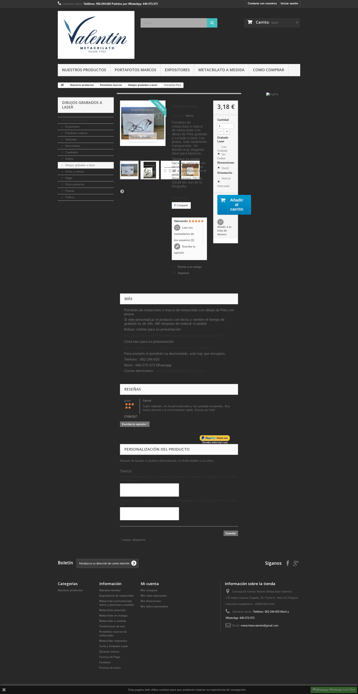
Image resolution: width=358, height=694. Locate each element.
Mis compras (149, 590)
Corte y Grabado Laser (113, 646)
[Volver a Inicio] (62, 85)
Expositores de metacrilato (116, 595)
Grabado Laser (222, 139)
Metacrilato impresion (113, 640)
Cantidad (223, 119)
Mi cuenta (150, 583)
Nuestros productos (84, 69)
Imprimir (183, 273)
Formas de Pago (109, 657)
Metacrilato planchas (112, 610)
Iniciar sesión (289, 3)
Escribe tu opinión (184, 249)
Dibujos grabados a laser (142, 85)
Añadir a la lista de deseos (224, 230)
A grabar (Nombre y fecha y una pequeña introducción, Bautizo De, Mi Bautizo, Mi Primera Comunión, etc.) (178, 478)
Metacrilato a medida (221, 69)
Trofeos (69, 197)
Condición (178, 115)
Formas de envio (110, 667)
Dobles (69, 158)
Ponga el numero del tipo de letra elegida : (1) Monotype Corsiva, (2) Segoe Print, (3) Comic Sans (178, 502)
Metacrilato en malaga (113, 615)
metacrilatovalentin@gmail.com (181, 371)
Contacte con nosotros (262, 3)
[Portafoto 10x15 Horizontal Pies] (129, 170)
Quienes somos (109, 651)
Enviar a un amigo (190, 266)
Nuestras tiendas (110, 590)
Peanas (69, 190)
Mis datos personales (154, 606)
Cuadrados (71, 152)
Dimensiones (226, 162)
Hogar (68, 178)
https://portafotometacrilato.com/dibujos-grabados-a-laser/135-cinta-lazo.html (170, 347)
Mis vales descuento (154, 595)
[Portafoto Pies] (150, 170)
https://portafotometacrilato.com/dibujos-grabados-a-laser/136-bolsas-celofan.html (173, 335)
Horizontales (72, 145)
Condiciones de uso (112, 626)
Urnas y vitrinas (74, 171)
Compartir (182, 205)
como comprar (268, 69)
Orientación (225, 172)
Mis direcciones (151, 601)
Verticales (70, 139)
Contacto (105, 662)
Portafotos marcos (135, 69)
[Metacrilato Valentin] (96, 35)
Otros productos (74, 184)
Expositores (177, 69)
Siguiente (122, 191)
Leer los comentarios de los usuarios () (184, 234)
